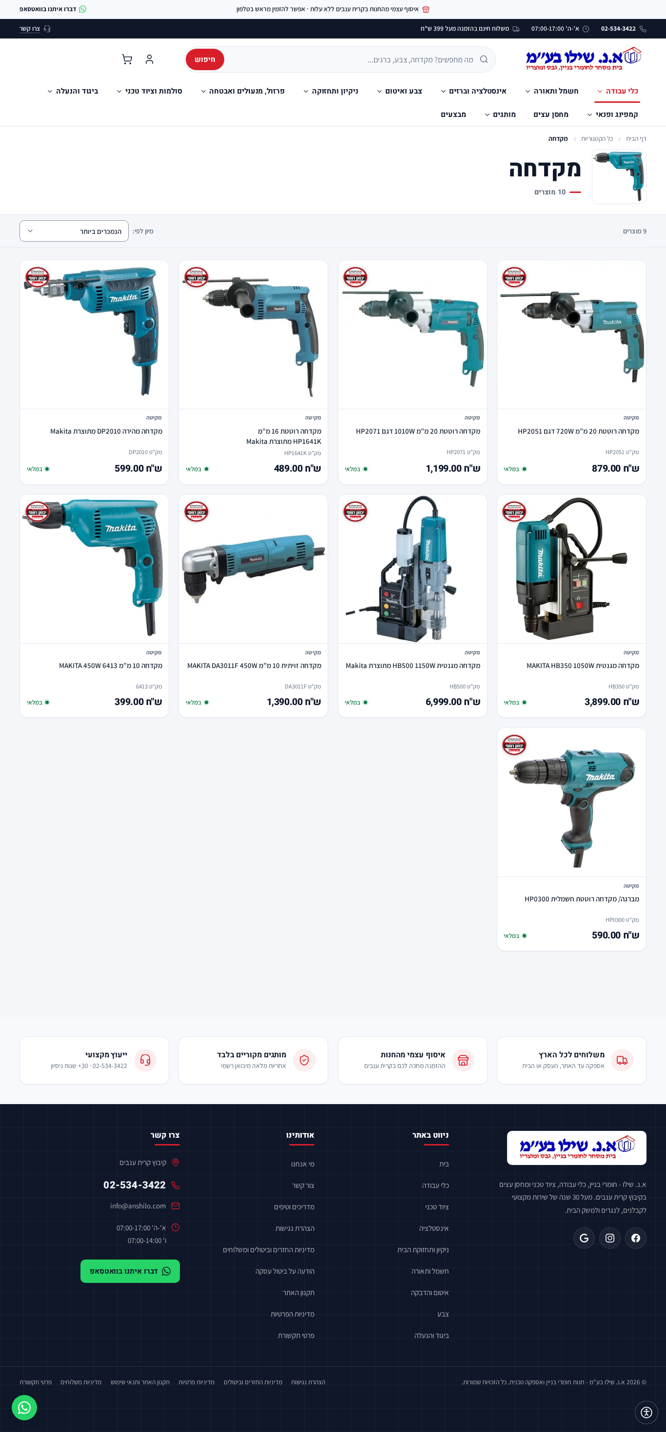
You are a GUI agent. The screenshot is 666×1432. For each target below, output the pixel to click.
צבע (443, 1313)
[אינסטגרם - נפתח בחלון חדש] (610, 1238)
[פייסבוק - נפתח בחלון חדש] (635, 1238)
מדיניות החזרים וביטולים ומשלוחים (268, 1249)
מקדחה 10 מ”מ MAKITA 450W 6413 (110, 665)
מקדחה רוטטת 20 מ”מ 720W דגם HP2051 (578, 431)
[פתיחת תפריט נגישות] (646, 1412)
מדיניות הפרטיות (292, 1313)
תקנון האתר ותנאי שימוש (140, 1381)
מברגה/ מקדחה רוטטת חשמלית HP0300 (582, 898)
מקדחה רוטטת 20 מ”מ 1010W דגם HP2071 (418, 431)
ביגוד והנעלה (431, 1335)
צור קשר (303, 1185)
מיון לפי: (143, 231)
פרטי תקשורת (296, 1335)
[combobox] (352, 59)
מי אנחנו (302, 1163)
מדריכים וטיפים (294, 1206)
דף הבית (636, 138)
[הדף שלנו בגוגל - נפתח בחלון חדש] (584, 1238)
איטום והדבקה (430, 1292)
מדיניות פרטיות (196, 1381)
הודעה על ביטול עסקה (284, 1271)
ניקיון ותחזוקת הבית (423, 1249)
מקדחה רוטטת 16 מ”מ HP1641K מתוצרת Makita (283, 436)
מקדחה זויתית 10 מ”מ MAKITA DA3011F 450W (254, 665)
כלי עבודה (435, 1185)
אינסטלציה (434, 1228)
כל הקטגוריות (597, 138)
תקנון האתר (298, 1292)
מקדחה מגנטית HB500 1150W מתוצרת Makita (413, 665)
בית (444, 1163)
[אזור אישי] (149, 59)
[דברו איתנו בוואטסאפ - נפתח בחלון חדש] (24, 1407)
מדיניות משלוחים (80, 1381)
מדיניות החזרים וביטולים (253, 1381)
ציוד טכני (437, 1206)
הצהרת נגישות (294, 1228)
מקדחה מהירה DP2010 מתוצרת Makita (106, 431)
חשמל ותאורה (430, 1271)
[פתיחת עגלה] (126, 59)
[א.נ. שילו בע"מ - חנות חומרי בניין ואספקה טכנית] (576, 1148)
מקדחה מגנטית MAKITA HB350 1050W (583, 665)
